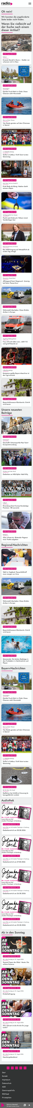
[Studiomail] (20, 1068)
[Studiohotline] (25, 1068)
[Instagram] (16, 1068)
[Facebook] (12, 1068)
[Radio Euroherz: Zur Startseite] (14, 3)
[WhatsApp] (8, 1068)
